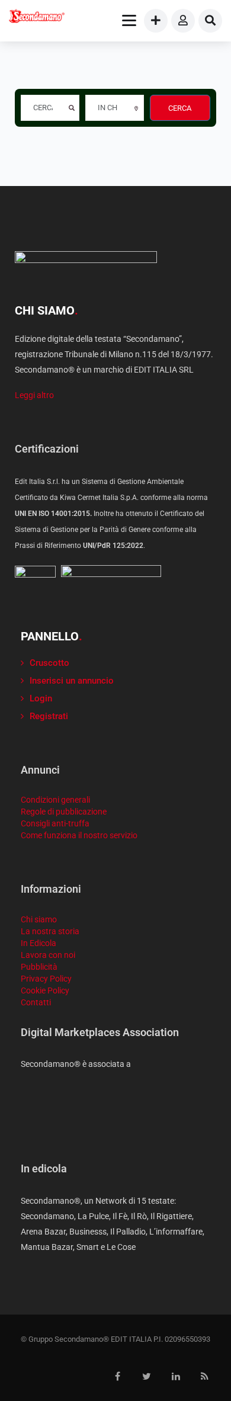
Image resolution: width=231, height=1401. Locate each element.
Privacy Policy (46, 978)
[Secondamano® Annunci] (37, 17)
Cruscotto (49, 663)
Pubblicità (39, 967)
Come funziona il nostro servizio (79, 835)
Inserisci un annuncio (72, 680)
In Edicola (38, 943)
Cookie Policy (45, 990)
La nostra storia (50, 931)
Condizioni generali (55, 799)
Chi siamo (39, 919)
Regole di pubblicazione (64, 811)
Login (41, 698)
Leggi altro (34, 395)
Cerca (179, 108)
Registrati (49, 716)
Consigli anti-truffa (55, 823)
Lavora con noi (48, 955)
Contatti (36, 1002)
